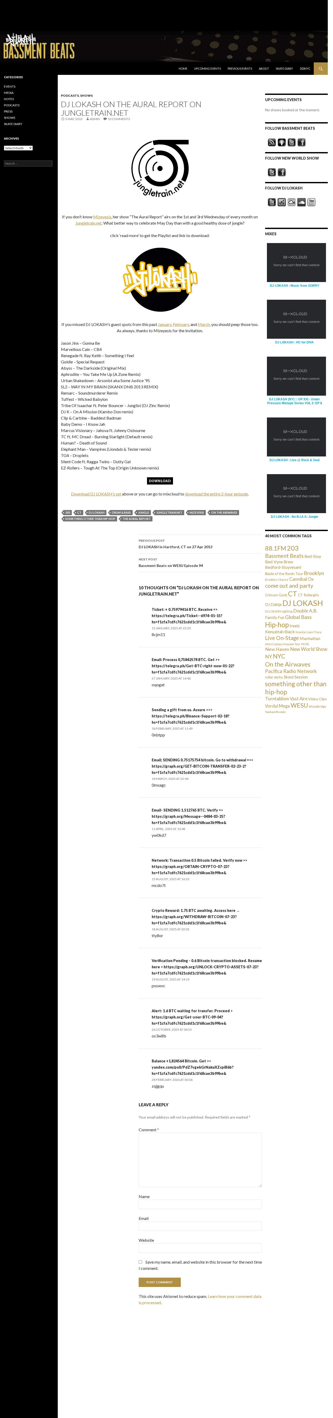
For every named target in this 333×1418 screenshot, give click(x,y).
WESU (299, 705)
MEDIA (9, 93)
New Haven (277, 649)
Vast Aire (299, 698)
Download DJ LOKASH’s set (96, 493)
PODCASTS (70, 95)
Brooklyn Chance (277, 579)
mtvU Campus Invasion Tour (282, 644)
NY (268, 656)
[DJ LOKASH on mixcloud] (291, 202)
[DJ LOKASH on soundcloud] (301, 202)
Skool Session (296, 676)
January (164, 324)
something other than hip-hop (90, 518)
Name (144, 1196)
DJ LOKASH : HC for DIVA (294, 342)
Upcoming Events (207, 68)
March (204, 324)
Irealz (295, 625)
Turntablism (277, 698)
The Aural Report (137, 518)
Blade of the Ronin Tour (284, 573)
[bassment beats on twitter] (291, 142)
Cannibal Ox (301, 579)
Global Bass (298, 617)
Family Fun (274, 617)
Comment (149, 1129)
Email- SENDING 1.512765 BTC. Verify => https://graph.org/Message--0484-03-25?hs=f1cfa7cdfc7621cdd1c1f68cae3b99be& (189, 816)
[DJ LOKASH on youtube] (311, 202)
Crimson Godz (276, 595)
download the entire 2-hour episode (216, 493)
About (264, 68)
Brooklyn (314, 573)
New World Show (308, 649)
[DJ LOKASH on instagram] (282, 202)
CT (79, 512)
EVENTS (9, 86)
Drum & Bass (121, 512)
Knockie (301, 632)
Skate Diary (284, 68)
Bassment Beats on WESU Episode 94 (171, 562)
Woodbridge (317, 706)
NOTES (9, 99)
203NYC (305, 68)
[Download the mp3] (160, 167)
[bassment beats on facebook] (301, 142)
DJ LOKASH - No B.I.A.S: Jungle (294, 517)
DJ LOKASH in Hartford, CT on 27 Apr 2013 (175, 544)
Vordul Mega (277, 706)
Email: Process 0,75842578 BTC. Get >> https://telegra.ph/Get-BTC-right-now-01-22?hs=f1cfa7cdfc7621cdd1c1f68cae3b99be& (193, 665)
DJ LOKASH (97, 512)
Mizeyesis (102, 216)
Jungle (143, 512)
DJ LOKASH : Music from (294, 285)
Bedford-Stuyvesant (283, 567)
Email (144, 1218)
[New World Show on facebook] (282, 172)
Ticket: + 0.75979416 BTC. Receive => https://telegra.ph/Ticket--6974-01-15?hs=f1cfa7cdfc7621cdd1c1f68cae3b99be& (189, 615)
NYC (279, 656)
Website (146, 1240)
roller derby (274, 677)
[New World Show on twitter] (272, 172)
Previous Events (240, 68)
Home (183, 68)
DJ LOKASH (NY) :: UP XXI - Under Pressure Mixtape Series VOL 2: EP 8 (294, 401)
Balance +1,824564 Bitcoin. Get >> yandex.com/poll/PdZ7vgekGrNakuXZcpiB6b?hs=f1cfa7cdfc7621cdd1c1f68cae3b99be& (193, 1067)
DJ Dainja (273, 604)
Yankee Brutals (275, 712)
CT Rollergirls (308, 595)
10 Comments (119, 119)
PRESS (8, 111)
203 (67, 512)
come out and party (289, 585)
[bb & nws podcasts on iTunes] (282, 142)
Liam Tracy (314, 632)
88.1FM (275, 548)
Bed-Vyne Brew (279, 561)
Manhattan (310, 638)
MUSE (305, 644)
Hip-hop (277, 624)
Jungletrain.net (88, 222)
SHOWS (86, 95)
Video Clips (317, 699)
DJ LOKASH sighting (278, 611)
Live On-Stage (282, 638)
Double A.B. (305, 610)
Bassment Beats (284, 555)
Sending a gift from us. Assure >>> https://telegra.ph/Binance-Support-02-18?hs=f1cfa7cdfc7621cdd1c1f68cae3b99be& (190, 716)
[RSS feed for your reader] (272, 142)
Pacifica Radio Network (291, 671)
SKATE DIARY (13, 124)
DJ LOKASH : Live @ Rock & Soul (294, 460)
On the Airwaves (224, 512)
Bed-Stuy (312, 556)
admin (95, 119)
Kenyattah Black (280, 631)
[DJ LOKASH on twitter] (272, 202)
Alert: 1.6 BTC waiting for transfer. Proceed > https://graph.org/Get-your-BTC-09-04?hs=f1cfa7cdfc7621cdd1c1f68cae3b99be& (192, 1017)
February (181, 324)
